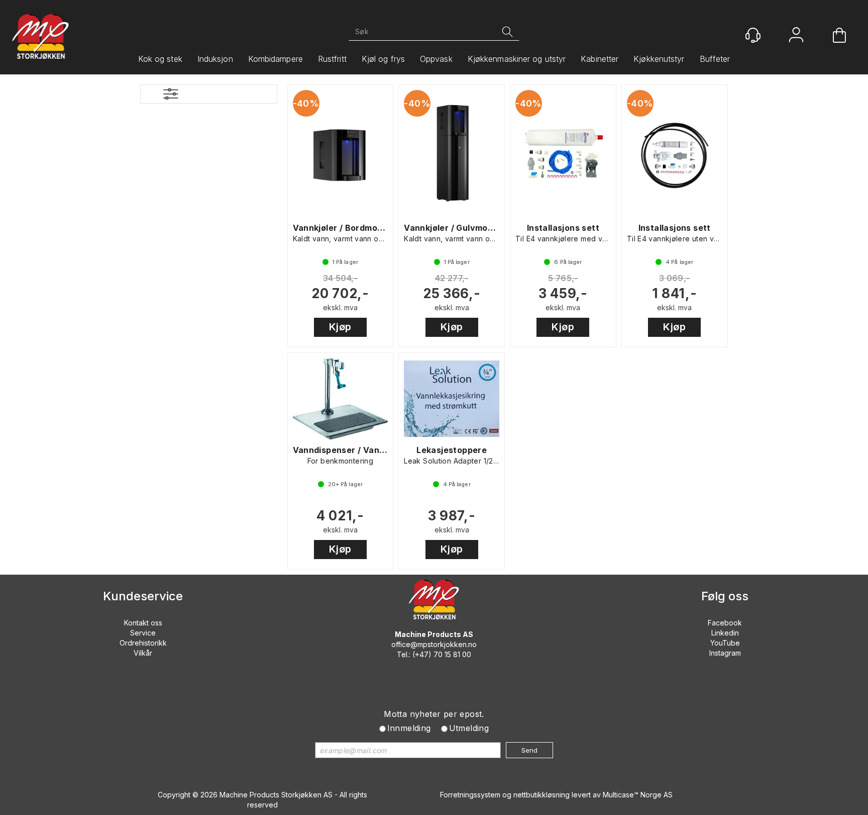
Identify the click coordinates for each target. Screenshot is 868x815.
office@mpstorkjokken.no (434, 644)
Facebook (725, 622)
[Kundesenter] (753, 35)
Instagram (725, 653)
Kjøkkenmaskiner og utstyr (517, 59)
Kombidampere (275, 59)
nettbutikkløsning (541, 794)
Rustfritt (332, 59)
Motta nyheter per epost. (434, 714)
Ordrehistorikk (143, 643)
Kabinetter (599, 59)
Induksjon (215, 59)
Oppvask (436, 59)
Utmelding (469, 728)
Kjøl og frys (383, 59)
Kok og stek (160, 59)
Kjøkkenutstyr (658, 59)
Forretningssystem (470, 794)
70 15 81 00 (452, 654)
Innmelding (409, 728)
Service (143, 632)
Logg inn (796, 36)
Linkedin (725, 632)
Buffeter (715, 59)
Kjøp (340, 327)
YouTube (725, 643)
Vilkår (143, 653)
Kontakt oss (143, 622)
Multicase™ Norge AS (638, 794)
